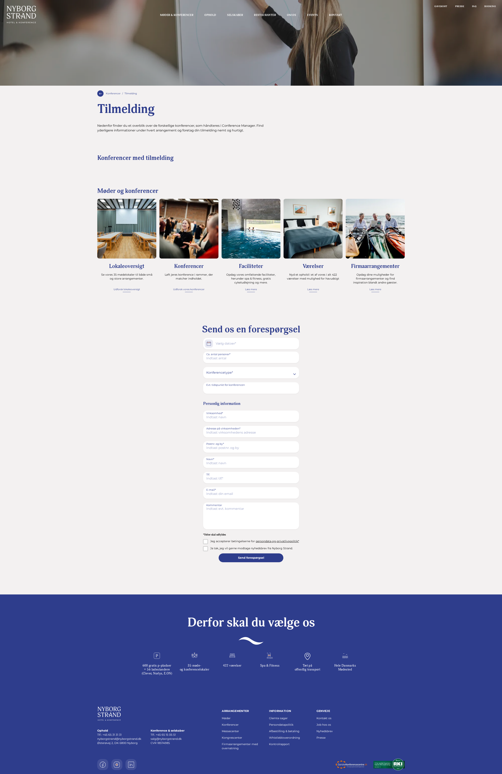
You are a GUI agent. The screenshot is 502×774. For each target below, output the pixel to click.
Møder (226, 718)
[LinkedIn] (131, 764)
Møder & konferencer (177, 15)
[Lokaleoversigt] (126, 229)
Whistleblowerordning (284, 737)
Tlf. (208, 474)
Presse (459, 6)
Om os (291, 15)
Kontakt (335, 15)
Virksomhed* (214, 413)
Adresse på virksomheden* (223, 428)
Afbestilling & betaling (284, 731)
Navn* (210, 459)
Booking (490, 6)
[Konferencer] (100, 93)
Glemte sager (278, 718)
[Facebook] (102, 764)
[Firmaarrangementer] (375, 229)
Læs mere (251, 289)
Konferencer (113, 93)
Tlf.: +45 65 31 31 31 (109, 734)
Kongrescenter (232, 737)
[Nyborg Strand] (47, 14)
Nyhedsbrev (324, 731)
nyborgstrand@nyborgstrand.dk (119, 739)
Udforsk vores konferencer (189, 289)
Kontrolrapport (279, 744)
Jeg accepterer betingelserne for (254, 541)
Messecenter (230, 731)
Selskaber (235, 15)
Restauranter (265, 15)
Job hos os (323, 724)
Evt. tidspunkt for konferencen (225, 384)
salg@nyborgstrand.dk (166, 739)
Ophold (210, 15)
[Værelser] (313, 229)
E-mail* (211, 489)
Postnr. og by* (215, 443)
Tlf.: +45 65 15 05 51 (163, 734)
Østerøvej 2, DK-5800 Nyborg (117, 743)
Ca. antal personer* (218, 354)
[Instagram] (116, 764)
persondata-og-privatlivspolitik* (277, 541)
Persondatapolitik (281, 724)
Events (312, 15)
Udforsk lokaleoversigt (127, 289)
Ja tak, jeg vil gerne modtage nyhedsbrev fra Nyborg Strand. (251, 548)
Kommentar (214, 505)
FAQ (474, 6)
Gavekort (440, 6)
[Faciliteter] (251, 229)
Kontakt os (323, 718)
